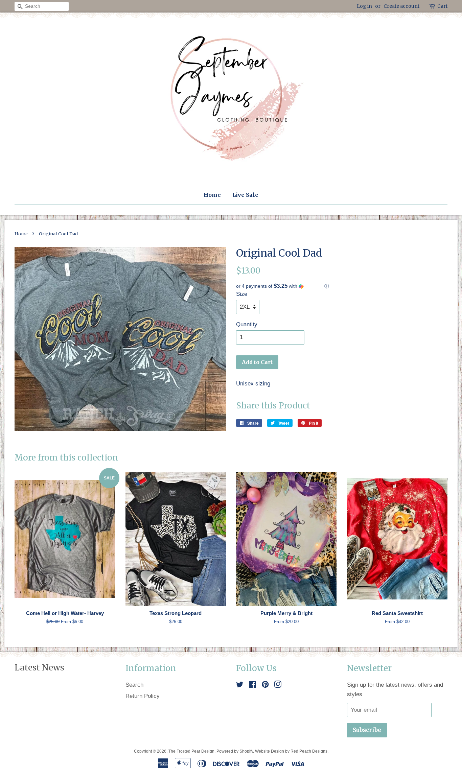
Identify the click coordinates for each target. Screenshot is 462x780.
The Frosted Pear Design (191, 751)
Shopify (246, 751)
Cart (442, 6)
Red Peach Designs (309, 751)
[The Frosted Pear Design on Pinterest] (265, 685)
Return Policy (142, 696)
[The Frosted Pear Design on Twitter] (240, 685)
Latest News (39, 667)
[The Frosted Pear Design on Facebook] (252, 685)
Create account (401, 6)
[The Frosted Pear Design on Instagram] (277, 685)
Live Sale (245, 194)
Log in (364, 6)
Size (241, 294)
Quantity (246, 324)
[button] (341, 286)
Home (212, 194)
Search (134, 685)
